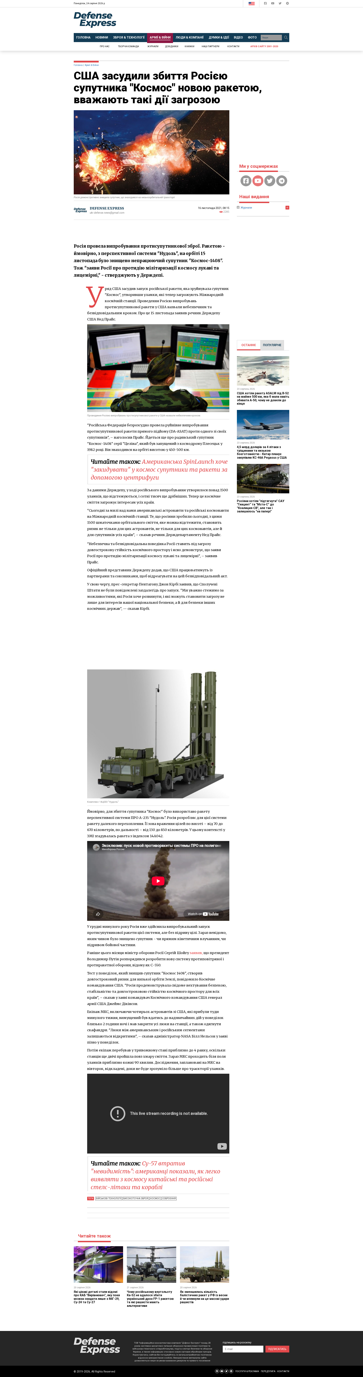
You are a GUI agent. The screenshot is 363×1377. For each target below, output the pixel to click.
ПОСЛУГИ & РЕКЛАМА (247, 1371)
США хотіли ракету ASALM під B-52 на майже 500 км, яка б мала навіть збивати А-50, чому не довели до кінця (263, 398)
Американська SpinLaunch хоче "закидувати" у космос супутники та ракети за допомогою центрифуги (159, 469)
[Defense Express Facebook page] (266, 4)
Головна (78, 65)
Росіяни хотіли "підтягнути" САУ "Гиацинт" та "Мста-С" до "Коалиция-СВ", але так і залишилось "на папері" (260, 506)
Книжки (189, 46)
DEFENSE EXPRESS (107, 208)
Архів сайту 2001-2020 (264, 46)
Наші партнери (210, 46)
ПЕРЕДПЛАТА (268, 1371)
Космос (155, 1198)
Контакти (233, 46)
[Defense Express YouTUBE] (273, 4)
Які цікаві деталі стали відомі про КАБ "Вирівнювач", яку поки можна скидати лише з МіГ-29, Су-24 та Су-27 (97, 1297)
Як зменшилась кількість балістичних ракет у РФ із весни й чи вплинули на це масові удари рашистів (204, 1297)
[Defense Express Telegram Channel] (287, 4)
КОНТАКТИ (283, 1371)
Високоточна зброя (135, 1198)
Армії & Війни (92, 65)
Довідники (171, 46)
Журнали (152, 46)
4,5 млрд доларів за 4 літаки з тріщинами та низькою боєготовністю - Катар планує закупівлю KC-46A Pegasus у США (262, 452)
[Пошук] (285, 37)
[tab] (249, 345)
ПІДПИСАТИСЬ (277, 1349)
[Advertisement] (213, 20)
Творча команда (128, 46)
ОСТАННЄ (248, 345)
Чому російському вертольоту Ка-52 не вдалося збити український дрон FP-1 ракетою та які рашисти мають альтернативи (150, 1299)
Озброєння (169, 1198)
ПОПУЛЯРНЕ (272, 345)
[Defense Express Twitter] (280, 4)
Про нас (104, 46)
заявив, (196, 953)
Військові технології (108, 1198)
